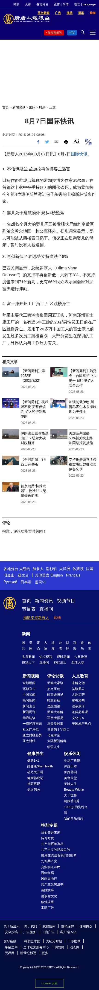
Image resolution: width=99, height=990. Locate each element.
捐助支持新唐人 (36, 618)
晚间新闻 (29, 700)
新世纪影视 (28, 953)
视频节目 (66, 600)
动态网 (74, 947)
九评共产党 (49, 861)
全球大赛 (77, 662)
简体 (66, 4)
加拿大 (38, 569)
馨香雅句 (78, 700)
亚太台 (23, 575)
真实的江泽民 (50, 867)
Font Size (76, 141)
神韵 (16, 4)
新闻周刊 (29, 712)
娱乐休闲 (72, 753)
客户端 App (68, 932)
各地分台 (42, 4)
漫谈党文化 (49, 896)
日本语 (26, 582)
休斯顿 (78, 569)
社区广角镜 (31, 729)
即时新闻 (63, 656)
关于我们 (30, 926)
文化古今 (78, 718)
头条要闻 (28, 656)
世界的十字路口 (58, 729)
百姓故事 (47, 890)
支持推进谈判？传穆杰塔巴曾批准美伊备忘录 (82, 464)
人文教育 (80, 676)
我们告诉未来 (50, 832)
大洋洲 (64, 569)
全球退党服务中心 (36, 947)
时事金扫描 (55, 694)
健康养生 (35, 753)
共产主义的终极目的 (55, 849)
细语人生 (53, 747)
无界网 (10, 953)
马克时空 (53, 735)
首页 (5, 107)
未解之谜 (78, 683)
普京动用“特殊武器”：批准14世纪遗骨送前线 (33, 491)
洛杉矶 (51, 569)
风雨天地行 (49, 878)
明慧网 (59, 947)
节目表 (29, 608)
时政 (42, 107)
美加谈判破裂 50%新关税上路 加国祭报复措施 (81, 438)
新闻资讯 (18, 107)
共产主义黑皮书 (52, 884)
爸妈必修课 (80, 712)
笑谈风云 (78, 689)
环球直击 (29, 689)
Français (73, 575)
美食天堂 (70, 778)
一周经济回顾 (32, 723)
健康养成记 (35, 778)
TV (73, 32)
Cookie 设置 (49, 983)
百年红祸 (47, 873)
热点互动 (53, 689)
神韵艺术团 (32, 941)
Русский (10, 582)
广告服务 (29, 932)
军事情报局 (55, 718)
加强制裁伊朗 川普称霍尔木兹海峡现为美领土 (82, 406)
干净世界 (73, 941)
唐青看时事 (55, 723)
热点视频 (45, 656)
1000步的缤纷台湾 (75, 810)
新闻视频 (31, 676)
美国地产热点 (81, 723)
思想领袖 (53, 706)
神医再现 (33, 784)
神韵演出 (60, 662)
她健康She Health (40, 766)
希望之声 (11, 947)
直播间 (46, 608)
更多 (45, 953)
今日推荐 (80, 656)
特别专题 (49, 825)
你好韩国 (70, 772)
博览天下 (28, 662)
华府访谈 (29, 718)
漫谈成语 (78, 706)
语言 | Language (85, 4)
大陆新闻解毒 (57, 741)
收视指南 (49, 926)
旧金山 (9, 575)
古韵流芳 (78, 694)
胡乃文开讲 (35, 772)
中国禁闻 (29, 694)
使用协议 (85, 926)
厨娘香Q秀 (71, 801)
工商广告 (47, 907)
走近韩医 (33, 789)
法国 (89, 569)
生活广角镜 (72, 760)
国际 (32, 107)
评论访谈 (55, 676)
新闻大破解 (55, 712)
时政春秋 (53, 700)
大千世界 (70, 795)
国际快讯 (79, 154)
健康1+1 (33, 760)
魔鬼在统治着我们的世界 (58, 855)
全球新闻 (29, 683)
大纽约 (24, 569)
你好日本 (70, 766)
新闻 (26, 634)
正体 (57, 4)
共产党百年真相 (52, 844)
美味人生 (70, 784)
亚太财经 (29, 741)
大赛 (28, 4)
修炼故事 (47, 902)
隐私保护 (67, 926)
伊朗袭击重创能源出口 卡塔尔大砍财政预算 (34, 438)
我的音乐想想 (73, 818)
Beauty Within (74, 789)
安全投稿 (11, 932)
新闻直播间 (55, 32)
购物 (57, 618)
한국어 (40, 582)
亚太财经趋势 (32, 735)
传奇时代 (47, 838)
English (56, 575)
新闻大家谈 (55, 683)
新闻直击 (29, 706)
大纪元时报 (54, 941)
